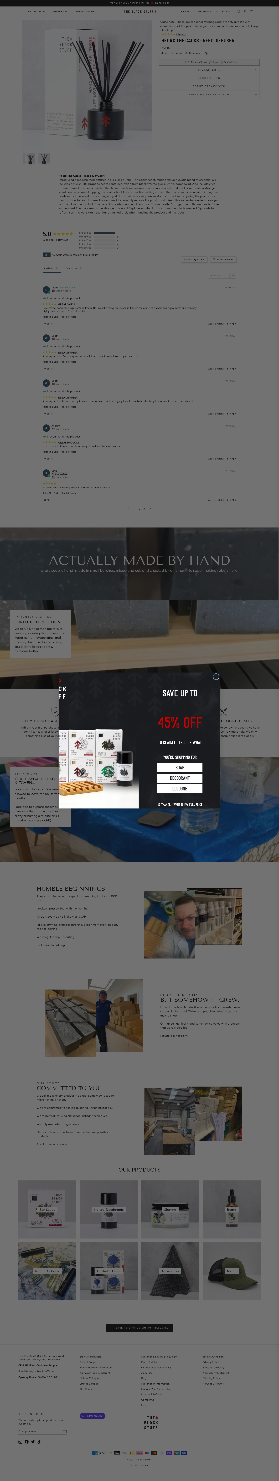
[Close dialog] (216, 676)
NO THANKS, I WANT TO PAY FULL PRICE (179, 801)
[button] (179, 767)
